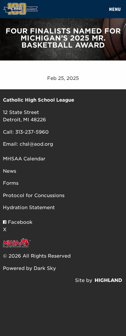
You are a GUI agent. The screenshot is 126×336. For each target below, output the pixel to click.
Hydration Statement (29, 207)
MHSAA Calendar (24, 159)
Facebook (19, 222)
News (9, 171)
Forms (10, 183)
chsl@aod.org (36, 144)
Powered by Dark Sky (29, 268)
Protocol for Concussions (33, 195)
